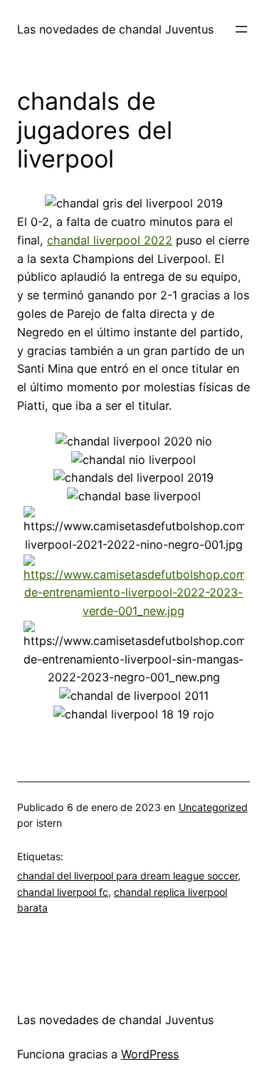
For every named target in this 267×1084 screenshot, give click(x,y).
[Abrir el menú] (241, 29)
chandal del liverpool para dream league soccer (127, 875)
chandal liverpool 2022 (109, 240)
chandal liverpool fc (62, 892)
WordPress (150, 1054)
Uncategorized (213, 807)
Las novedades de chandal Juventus (115, 29)
